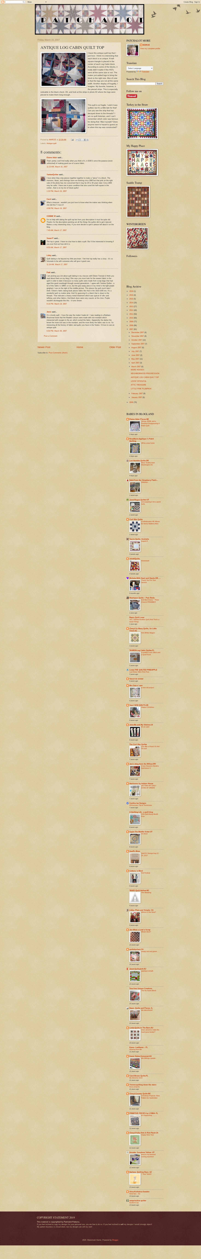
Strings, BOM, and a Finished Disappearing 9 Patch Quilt (150, 423)
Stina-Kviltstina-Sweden (139, 1192)
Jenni (49, 312)
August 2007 (136, 347)
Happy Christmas (147, 707)
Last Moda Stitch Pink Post (139, 672)
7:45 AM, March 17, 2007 (57, 230)
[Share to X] (82, 140)
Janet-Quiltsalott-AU (137, 969)
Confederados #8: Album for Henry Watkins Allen (150, 523)
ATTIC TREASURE (138, 385)
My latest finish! (147, 1010)
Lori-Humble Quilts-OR (139, 461)
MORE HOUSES (137, 370)
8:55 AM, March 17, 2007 (57, 247)
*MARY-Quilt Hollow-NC (139, 890)
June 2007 (135, 355)
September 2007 (138, 344)
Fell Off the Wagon (148, 633)
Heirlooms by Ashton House (141, 783)
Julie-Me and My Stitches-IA (141, 725)
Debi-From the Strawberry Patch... (143, 480)
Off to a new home (148, 443)
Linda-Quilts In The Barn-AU (141, 1028)
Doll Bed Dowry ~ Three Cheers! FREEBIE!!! (150, 601)
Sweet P (50, 238)
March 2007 (136, 367)
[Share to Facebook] (85, 140)
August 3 (144, 541)
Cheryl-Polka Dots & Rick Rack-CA (143, 1133)
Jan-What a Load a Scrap (139, 930)
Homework (145, 561)
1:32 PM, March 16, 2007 (57, 191)
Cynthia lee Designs (137, 803)
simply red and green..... (150, 951)
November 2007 (137, 336)
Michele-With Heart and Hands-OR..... (145, 578)
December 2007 (137, 332)
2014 (131, 303)
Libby (49, 255)
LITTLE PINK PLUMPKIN (141, 389)
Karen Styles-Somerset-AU (140, 1056)
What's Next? (146, 932)
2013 (131, 306)
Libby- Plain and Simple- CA (141, 910)
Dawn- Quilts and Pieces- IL (141, 1008)
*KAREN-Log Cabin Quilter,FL (141, 650)
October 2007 (137, 340)
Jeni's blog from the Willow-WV (142, 764)
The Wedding (146, 893)
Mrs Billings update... (149, 1058)
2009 (131, 322)
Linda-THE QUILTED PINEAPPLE (143, 670)
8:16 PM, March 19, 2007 (57, 304)
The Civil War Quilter (138, 744)
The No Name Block (148, 991)
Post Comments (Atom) (58, 353)
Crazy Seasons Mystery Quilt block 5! (150, 767)
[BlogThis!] (79, 140)
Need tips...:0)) (134, 1194)
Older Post (115, 347)
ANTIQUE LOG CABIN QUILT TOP (145, 377)
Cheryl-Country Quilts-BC (140, 1094)
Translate (145, 72)
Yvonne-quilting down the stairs (142, 1085)
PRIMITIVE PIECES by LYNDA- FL (143, 1113)
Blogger (115, 1240)
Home (80, 347)
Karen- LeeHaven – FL (138, 1047)
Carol (49, 199)
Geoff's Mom (134, 851)
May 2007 (135, 359)
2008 (131, 325)
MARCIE (146, 45)
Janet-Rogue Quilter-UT (139, 500)
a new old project (147, 688)
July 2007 (135, 351)
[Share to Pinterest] (87, 140)
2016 (131, 295)
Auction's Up (134, 1203)
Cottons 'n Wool (136, 871)
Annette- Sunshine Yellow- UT (142, 1152)
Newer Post (44, 347)
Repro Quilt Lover (136, 617)
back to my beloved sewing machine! (148, 1156)
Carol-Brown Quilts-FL (138, 1076)
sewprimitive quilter (137, 1201)
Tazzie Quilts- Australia (139, 539)
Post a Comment (50, 336)
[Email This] (77, 140)
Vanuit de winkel (136, 679)
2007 (131, 329)
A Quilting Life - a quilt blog (141, 812)
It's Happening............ (149, 1115)
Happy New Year (147, 1135)
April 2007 (135, 363)
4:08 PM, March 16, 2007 (57, 208)
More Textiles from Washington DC (148, 464)
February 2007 (137, 393)
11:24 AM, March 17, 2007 (57, 264)
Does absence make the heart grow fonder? (150, 1031)
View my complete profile (150, 48)
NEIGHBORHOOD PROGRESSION (145, 373)
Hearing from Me (135, 1049)
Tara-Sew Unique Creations (140, 988)
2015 (131, 299)
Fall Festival (145, 873)
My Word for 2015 (135, 1078)
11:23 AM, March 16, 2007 (57, 167)
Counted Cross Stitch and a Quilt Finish (150, 654)
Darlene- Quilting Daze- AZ (140, 1172)
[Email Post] (72, 140)
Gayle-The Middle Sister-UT (140, 832)
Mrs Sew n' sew (135, 685)
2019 (131, 291)
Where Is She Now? (148, 912)
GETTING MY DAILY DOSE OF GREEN (148, 787)
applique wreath (147, 971)
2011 (131, 314)
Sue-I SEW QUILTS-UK (138, 705)
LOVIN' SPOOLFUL (138, 381)
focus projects (134, 1087)
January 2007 (137, 397)
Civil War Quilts (136, 519)
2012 (131, 310)
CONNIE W (51, 216)
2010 (131, 318)
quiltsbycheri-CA (136, 949)
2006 (131, 402)
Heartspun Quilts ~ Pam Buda (142, 598)
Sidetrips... (145, 482)
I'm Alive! (144, 834)
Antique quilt (51, 143)
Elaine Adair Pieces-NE (139, 419)
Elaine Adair (52, 157)
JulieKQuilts (134, 559)
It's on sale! (145, 727)
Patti (48, 272)
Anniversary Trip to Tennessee (140, 805)
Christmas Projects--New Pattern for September (150, 1097)
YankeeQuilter (52, 175)
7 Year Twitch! (146, 1174)
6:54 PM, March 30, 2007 (57, 331)
